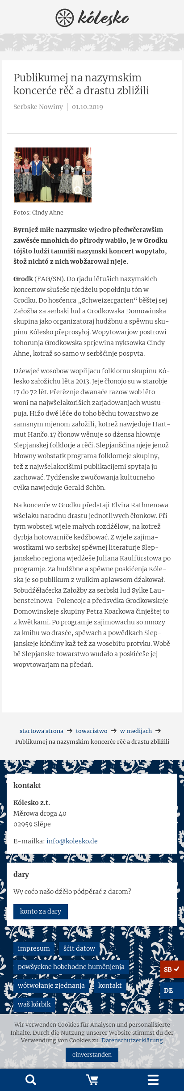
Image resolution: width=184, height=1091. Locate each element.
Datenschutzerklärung (132, 1040)
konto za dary (40, 911)
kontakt (110, 985)
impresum (34, 948)
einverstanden (92, 1054)
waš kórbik (34, 1004)
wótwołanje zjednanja (51, 985)
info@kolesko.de (72, 841)
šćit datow (79, 948)
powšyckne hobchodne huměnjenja (71, 967)
